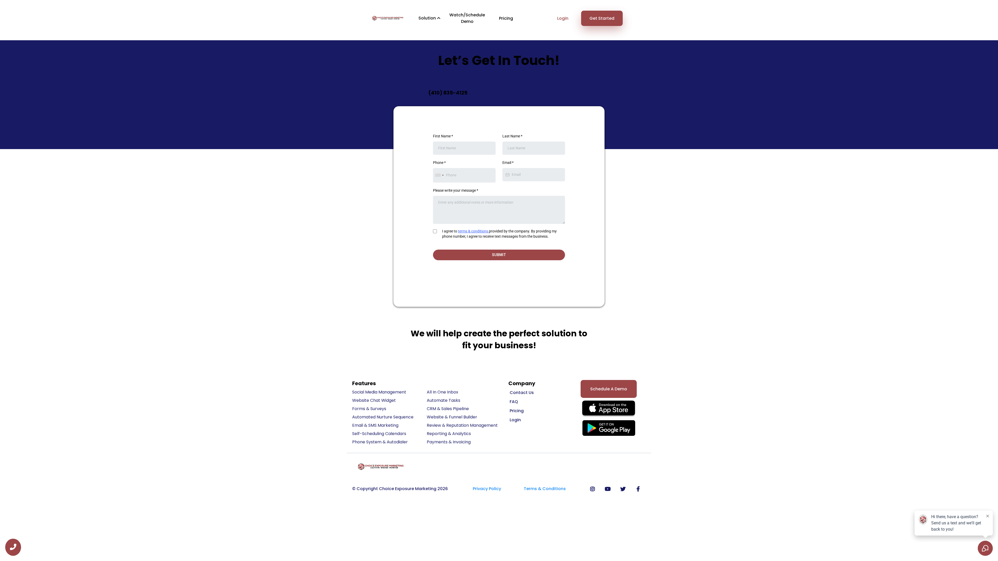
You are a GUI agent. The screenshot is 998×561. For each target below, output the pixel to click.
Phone (439, 163)
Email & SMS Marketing (375, 425)
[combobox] (439, 175)
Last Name (512, 136)
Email (508, 163)
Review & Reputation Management (462, 425)
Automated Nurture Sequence (382, 417)
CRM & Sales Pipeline (448, 409)
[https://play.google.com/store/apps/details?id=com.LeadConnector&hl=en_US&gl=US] (609, 428)
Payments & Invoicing (449, 442)
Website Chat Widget (374, 400)
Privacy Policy (487, 489)
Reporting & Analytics (449, 434)
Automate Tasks (443, 400)
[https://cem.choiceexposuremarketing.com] (387, 18)
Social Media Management (379, 392)
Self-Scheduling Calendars (379, 434)
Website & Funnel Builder (452, 417)
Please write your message (455, 190)
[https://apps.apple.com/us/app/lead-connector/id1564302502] (609, 409)
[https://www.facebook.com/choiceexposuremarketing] (639, 489)
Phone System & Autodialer (380, 442)
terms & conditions (473, 231)
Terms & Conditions (545, 489)
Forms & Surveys (369, 409)
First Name (443, 136)
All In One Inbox (442, 392)
